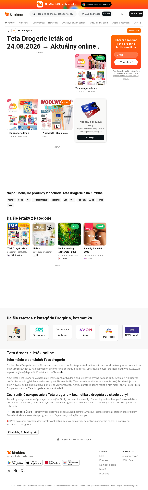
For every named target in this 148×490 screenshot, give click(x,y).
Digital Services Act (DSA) (127, 486)
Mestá (102, 469)
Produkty (104, 473)
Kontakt (103, 460)
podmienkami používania (124, 73)
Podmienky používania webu (66, 486)
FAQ (101, 456)
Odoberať (135, 30)
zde (61, 372)
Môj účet (137, 14)
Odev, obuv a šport (99, 22)
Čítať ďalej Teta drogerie (22, 432)
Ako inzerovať (129, 456)
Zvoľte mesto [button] (92, 13)
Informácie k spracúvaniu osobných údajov (97, 486)
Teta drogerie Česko (21, 411)
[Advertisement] (39, 74)
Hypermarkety (38, 22)
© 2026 (18, 486)
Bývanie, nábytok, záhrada (74, 22)
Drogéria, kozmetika (121, 22)
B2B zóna (127, 460)
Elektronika (53, 22)
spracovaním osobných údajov (125, 75)
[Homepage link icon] (58, 439)
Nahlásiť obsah (107, 464)
